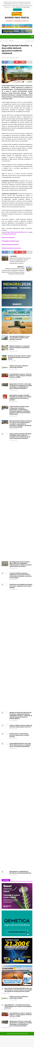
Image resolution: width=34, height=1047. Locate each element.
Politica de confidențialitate (23, 7)
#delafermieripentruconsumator (11, 248)
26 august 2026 (14, 341)
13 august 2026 (14, 416)
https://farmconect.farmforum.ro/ (17, 232)
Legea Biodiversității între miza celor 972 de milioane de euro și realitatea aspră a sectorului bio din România (20, 745)
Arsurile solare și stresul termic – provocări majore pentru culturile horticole (19, 735)
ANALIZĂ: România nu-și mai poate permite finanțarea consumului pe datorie (19, 347)
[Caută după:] (17, 40)
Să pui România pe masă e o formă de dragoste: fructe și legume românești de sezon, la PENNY (20, 375)
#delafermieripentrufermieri (10, 244)
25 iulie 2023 (6, 57)
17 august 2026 (6, 1010)
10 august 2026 (14, 589)
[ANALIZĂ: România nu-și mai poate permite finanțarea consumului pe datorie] (5, 347)
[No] (32, 6)
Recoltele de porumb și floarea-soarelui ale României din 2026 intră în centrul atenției (19, 357)
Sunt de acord (17, 9)
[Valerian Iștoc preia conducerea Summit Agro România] (5, 367)
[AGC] (17, 963)
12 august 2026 (14, 440)
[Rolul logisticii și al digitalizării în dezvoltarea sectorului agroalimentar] (5, 873)
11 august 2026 (14, 579)
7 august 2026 (14, 738)
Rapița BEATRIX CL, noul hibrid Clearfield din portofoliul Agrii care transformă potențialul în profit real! (18, 1006)
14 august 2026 (14, 401)
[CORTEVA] (17, 908)
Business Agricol (15, 57)
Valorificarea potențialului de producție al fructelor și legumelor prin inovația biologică (20, 586)
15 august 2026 (14, 390)
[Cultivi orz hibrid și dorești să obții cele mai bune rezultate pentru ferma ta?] (5, 727)
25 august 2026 (12, 361)
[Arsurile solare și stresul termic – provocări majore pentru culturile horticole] (5, 735)
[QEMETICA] (17, 935)
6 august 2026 (14, 875)
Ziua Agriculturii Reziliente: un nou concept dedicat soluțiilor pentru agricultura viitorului (19, 338)
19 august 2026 (14, 369)
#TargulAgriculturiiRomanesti (10, 241)
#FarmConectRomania (8, 237)
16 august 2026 (14, 379)
